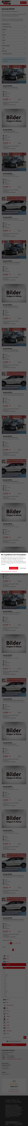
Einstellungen (23, 568)
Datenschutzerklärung (6, 571)
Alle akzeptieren (13, 568)
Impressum (14, 571)
